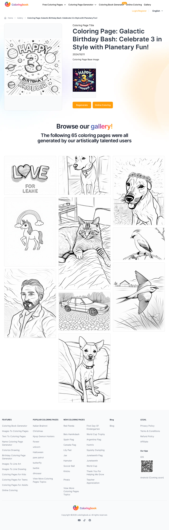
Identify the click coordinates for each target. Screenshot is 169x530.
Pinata (67, 479)
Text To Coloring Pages (14, 436)
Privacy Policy (147, 425)
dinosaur (37, 473)
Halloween (38, 452)
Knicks (67, 471)
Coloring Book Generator (111, 4)
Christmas (38, 431)
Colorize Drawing (11, 450)
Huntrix (90, 444)
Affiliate (144, 441)
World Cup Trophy (96, 434)
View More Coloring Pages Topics (71, 491)
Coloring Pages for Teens (14, 479)
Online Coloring (134, 4)
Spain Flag (69, 439)
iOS (142, 457)
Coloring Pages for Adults (15, 485)
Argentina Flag (94, 439)
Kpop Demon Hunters (43, 436)
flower (36, 441)
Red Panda (69, 425)
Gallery (147, 4)
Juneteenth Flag (95, 455)
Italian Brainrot (40, 425)
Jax (65, 455)
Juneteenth (92, 460)
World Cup (92, 466)
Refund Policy (147, 436)
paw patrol (38, 457)
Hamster (68, 460)
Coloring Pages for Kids (14, 474)
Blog (112, 425)
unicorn (36, 447)
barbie (36, 468)
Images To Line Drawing (14, 469)
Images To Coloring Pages (15, 431)
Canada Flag (70, 444)
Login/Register (139, 11)
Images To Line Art (11, 463)
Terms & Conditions (150, 431)
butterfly (37, 462)
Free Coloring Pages (53, 4)
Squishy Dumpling (96, 450)
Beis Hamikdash (71, 434)
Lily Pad (67, 450)
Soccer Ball (69, 466)
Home (10, 18)
